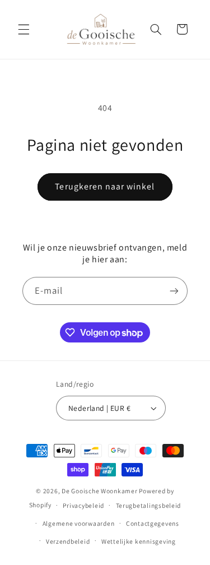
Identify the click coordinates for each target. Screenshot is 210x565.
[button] (23, 29)
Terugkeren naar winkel (105, 186)
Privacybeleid (83, 505)
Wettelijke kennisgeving (138, 541)
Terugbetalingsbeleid (148, 505)
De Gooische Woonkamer (99, 491)
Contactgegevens (152, 523)
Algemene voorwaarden (79, 523)
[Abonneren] (174, 290)
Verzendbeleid (68, 541)
